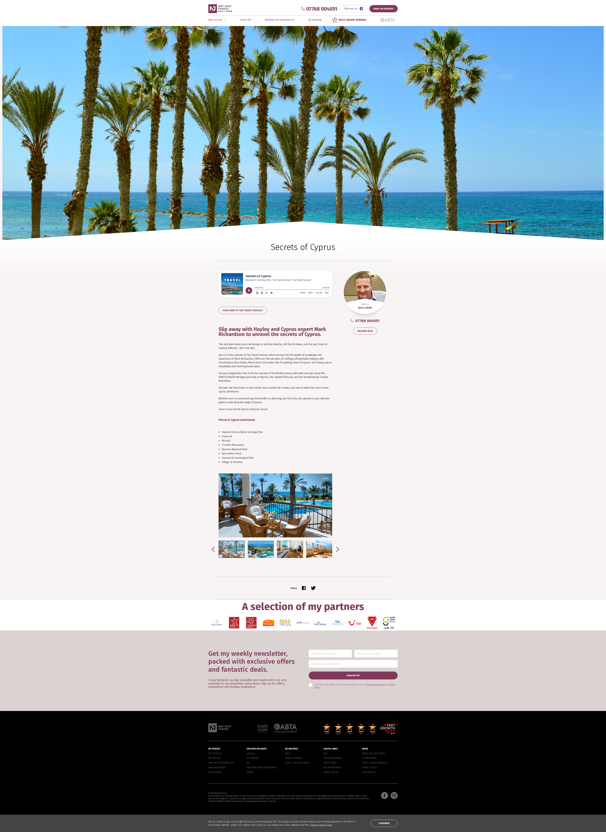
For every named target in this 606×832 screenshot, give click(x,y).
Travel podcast (293, 758)
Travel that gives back (297, 763)
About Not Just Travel (374, 753)
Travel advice (331, 772)
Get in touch (215, 753)
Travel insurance (333, 758)
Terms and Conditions (375, 685)
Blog (287, 753)
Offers (250, 772)
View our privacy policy (321, 825)
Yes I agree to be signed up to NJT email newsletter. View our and (354, 686)
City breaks (253, 758)
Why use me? (214, 758)
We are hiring (369, 758)
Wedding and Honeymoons (279, 19)
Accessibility (369, 772)
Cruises (251, 753)
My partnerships (332, 768)
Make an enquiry (217, 768)
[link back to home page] (219, 727)
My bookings (315, 19)
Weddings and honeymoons (261, 768)
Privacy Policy (369, 768)
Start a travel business (374, 763)
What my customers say (221, 763)
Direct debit (330, 763)
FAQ (325, 753)
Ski (248, 763)
